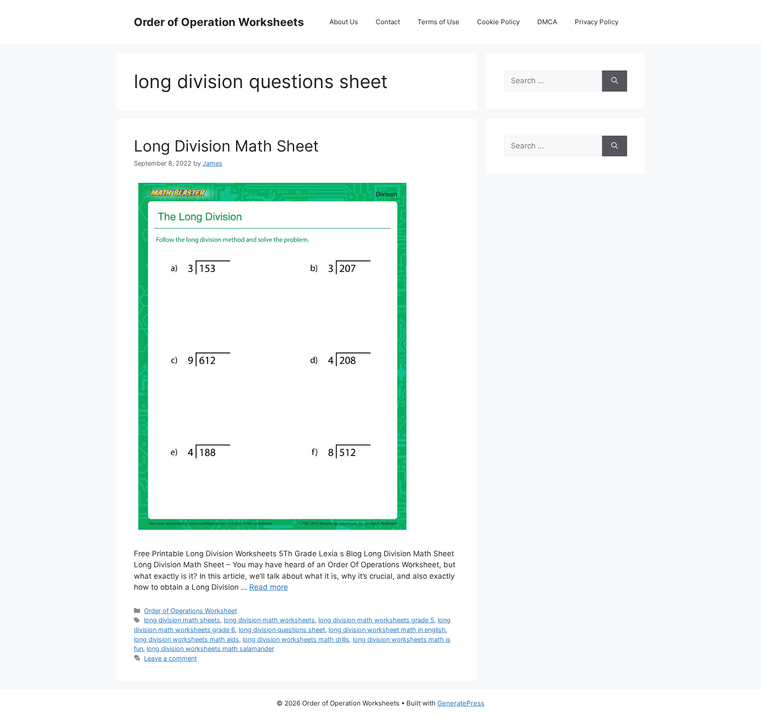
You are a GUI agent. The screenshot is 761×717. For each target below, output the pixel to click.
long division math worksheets (269, 620)
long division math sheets (182, 620)
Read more (268, 587)
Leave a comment (170, 658)
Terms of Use (438, 22)
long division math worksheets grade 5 (376, 620)
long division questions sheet (282, 629)
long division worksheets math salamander (210, 648)
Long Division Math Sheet (226, 146)
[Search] (614, 81)
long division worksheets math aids (186, 639)
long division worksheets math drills (296, 639)
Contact (388, 22)
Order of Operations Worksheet (190, 610)
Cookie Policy (498, 22)
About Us (343, 22)
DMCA (547, 22)
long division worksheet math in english (387, 629)
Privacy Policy (596, 22)
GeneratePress (460, 703)
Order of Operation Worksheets (219, 22)
